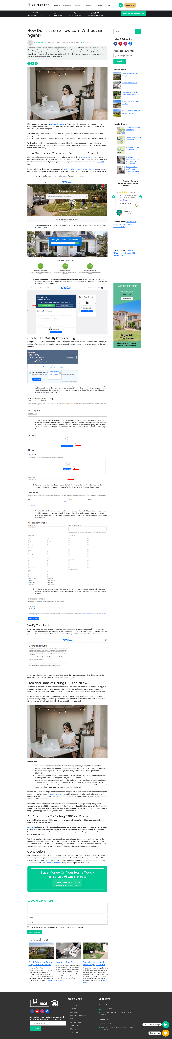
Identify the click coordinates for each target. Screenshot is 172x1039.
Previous (113, 196)
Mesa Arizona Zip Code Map (132, 148)
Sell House (77, 5)
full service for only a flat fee (52, 863)
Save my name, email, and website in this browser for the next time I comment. (57, 927)
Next (140, 196)
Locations (99, 5)
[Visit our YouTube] (120, 44)
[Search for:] (124, 31)
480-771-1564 (74, 882)
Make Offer (130, 5)
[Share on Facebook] (115, 44)
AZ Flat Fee (31, 827)
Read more (60, 980)
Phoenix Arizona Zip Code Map (133, 138)
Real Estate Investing (78, 1015)
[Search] (138, 31)
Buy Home (67, 5)
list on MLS (100, 162)
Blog (115, 5)
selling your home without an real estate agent (80, 169)
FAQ (109, 5)
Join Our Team (75, 1022)
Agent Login (74, 1032)
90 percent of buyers (55, 794)
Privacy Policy (75, 1026)
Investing (89, 5)
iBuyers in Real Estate (66, 962)
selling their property (57, 124)
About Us (57, 5)
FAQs (72, 1019)
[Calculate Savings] (165, 1024)
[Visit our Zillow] (47, 1011)
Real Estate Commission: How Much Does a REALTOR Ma (132, 160)
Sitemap (73, 1029)
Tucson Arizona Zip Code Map (133, 128)
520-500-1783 (73, 885)
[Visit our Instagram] (125, 44)
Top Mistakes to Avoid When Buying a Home (94, 963)
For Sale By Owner (86, 157)
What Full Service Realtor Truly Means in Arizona (41, 963)
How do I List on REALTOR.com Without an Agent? (133, 169)
